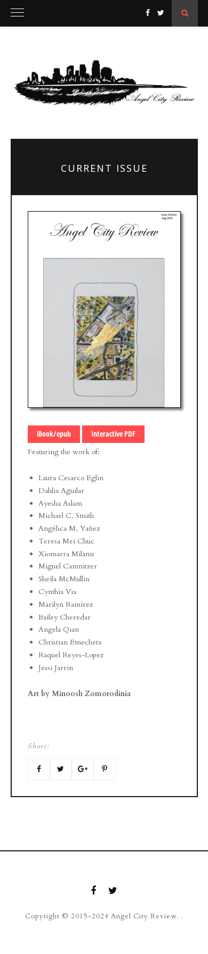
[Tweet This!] (61, 769)
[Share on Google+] (82, 769)
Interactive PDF (113, 434)
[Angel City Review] (104, 82)
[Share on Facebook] (39, 769)
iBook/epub (54, 434)
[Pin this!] (104, 769)
